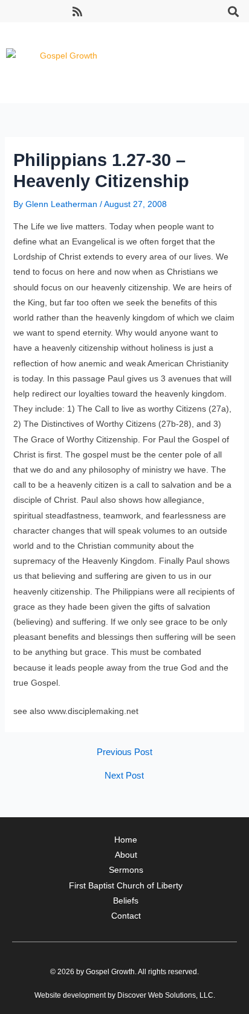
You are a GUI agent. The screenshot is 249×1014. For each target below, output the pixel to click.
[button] (233, 11)
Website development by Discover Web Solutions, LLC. (124, 995)
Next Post (124, 775)
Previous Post (124, 752)
